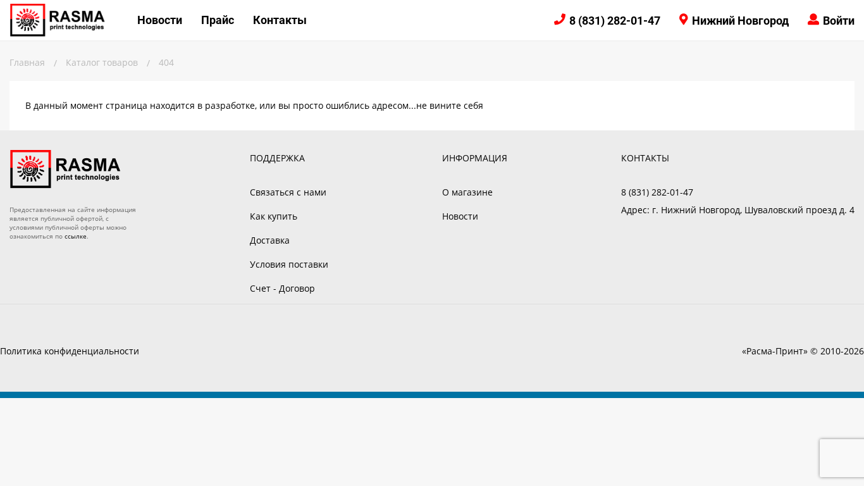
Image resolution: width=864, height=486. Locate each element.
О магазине (467, 192)
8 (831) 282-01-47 (614, 20)
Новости (159, 20)
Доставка (270, 240)
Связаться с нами (288, 192)
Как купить (273, 216)
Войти (839, 20)
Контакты (280, 20)
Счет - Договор (282, 288)
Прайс (217, 20)
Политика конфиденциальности (69, 351)
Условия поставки (289, 264)
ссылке (76, 236)
